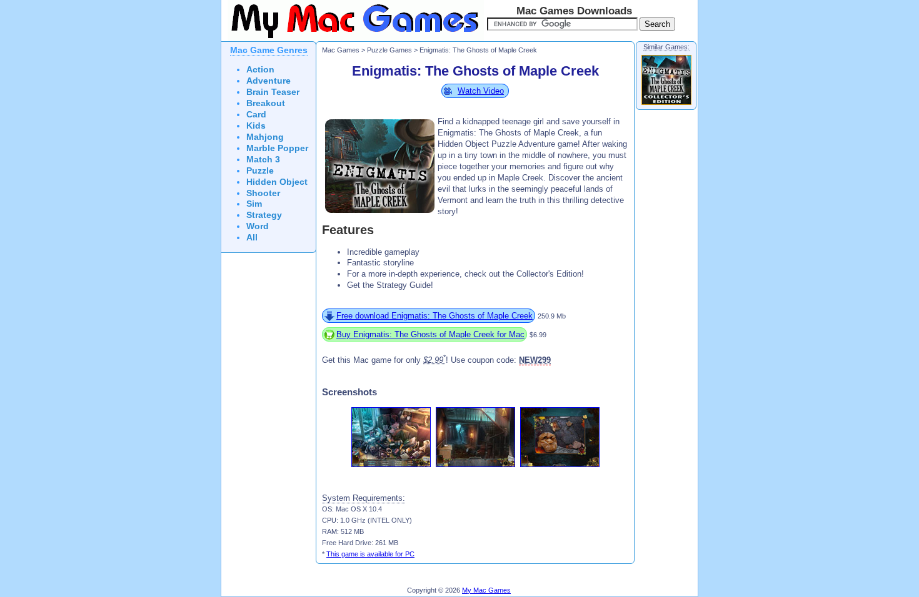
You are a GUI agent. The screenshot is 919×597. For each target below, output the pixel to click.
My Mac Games (486, 590)
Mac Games (340, 50)
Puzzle (260, 170)
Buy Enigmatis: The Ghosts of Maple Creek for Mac (430, 334)
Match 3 (263, 159)
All (252, 237)
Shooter (263, 193)
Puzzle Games (389, 50)
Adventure (268, 81)
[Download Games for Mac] (352, 38)
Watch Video (481, 91)
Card (256, 114)
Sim (254, 204)
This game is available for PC (370, 554)
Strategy (264, 215)
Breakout (265, 103)
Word (257, 226)
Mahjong (265, 137)
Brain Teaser (272, 92)
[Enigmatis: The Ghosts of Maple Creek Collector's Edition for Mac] (666, 104)
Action (260, 69)
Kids (256, 126)
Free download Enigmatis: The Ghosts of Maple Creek (434, 315)
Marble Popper (277, 148)
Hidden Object (277, 182)
